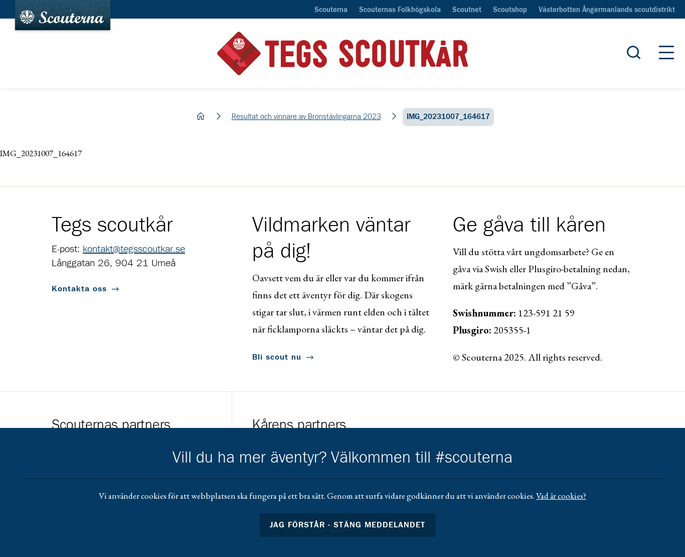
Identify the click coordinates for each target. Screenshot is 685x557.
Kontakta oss (79, 289)
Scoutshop (510, 10)
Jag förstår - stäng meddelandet (347, 525)
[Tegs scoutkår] (342, 53)
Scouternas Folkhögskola (400, 10)
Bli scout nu (276, 357)
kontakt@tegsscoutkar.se (134, 249)
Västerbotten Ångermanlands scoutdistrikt (607, 10)
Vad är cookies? (561, 495)
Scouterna (331, 10)
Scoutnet (466, 10)
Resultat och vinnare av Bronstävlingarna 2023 (306, 117)
